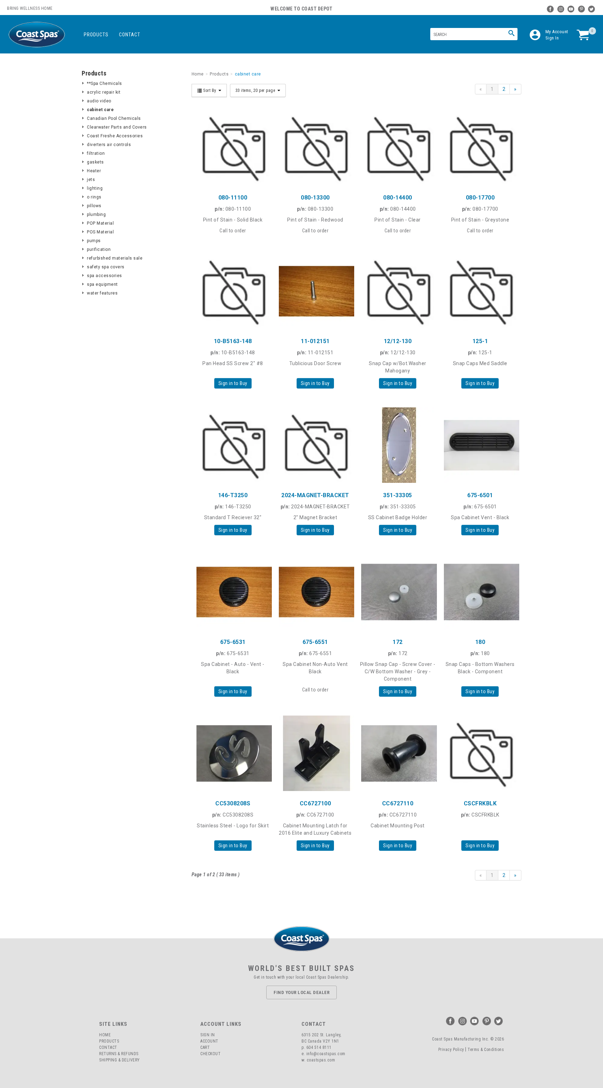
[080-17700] (480, 147)
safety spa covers (106, 266)
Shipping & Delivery (119, 1060)
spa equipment (102, 284)
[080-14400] (397, 147)
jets (91, 179)
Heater (94, 170)
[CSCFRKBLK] (480, 753)
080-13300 (315, 197)
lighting (95, 188)
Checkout (210, 1053)
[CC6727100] (315, 753)
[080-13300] (315, 147)
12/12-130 (398, 341)
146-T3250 (233, 495)
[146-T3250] (232, 445)
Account (209, 1041)
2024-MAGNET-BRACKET (315, 495)
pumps (94, 240)
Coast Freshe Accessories (115, 135)
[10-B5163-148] (232, 291)
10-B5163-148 (233, 341)
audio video (99, 101)
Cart (205, 1047)
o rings (94, 197)
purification (99, 249)
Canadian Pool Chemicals (114, 118)
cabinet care (100, 109)
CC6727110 (398, 803)
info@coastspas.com (325, 1053)
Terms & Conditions (486, 1049)
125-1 (480, 341)
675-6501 (480, 495)
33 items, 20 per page (256, 90)
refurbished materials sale (114, 258)
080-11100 (232, 197)
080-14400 (397, 197)
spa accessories (104, 275)
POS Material (100, 232)
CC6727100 (315, 803)
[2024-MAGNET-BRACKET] (315, 445)
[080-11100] (232, 147)
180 (480, 642)
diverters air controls (109, 144)
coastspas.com (321, 1060)
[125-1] (480, 291)
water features (102, 293)
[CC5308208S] (232, 753)
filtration (96, 153)
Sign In (552, 38)
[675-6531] (232, 592)
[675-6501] (480, 445)
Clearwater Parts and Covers (117, 127)
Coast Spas (36, 34)
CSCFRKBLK (480, 803)
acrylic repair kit (103, 92)
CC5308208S (232, 803)
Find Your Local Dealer (301, 992)
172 (398, 642)
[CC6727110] (397, 753)
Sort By (210, 90)
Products (96, 34)
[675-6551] (315, 592)
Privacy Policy (451, 1049)
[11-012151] (315, 291)
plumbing (96, 214)
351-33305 (397, 495)
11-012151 (315, 341)
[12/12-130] (397, 291)
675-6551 (315, 642)
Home (105, 1034)
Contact (129, 34)
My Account (556, 31)
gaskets (95, 162)
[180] (480, 592)
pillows (94, 205)
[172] (397, 592)
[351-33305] (397, 445)
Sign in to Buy (232, 383)
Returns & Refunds (119, 1053)
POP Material (100, 223)
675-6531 (233, 642)
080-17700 (480, 197)
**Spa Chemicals (104, 83)
